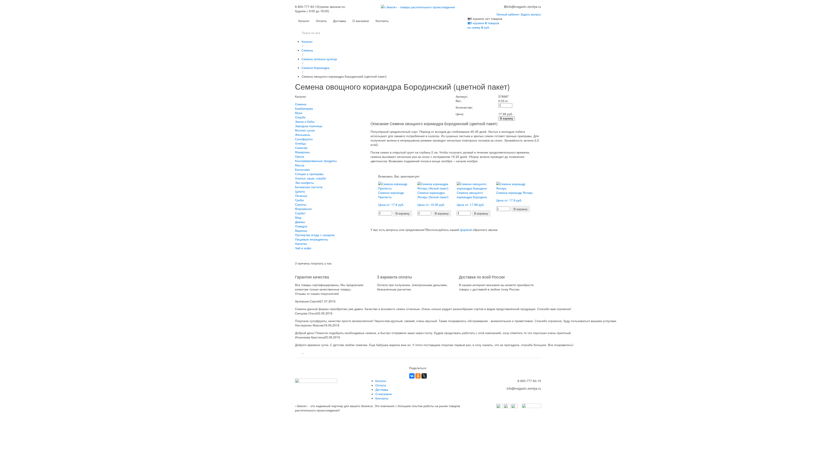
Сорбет (300, 213)
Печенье (301, 195)
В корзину (506, 118)
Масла (299, 165)
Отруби (300, 117)
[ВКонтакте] (412, 376)
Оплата (321, 21)
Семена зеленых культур (319, 59)
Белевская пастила (308, 187)
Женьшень (302, 134)
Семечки (301, 147)
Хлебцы (300, 143)
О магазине (360, 21)
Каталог (303, 21)
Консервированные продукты (316, 161)
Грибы (299, 200)
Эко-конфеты (304, 182)
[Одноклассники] (418, 376)
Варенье (301, 230)
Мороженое (303, 208)
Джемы (300, 222)
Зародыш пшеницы (308, 126)
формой (466, 229)
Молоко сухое (305, 130)
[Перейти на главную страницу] (418, 10)
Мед (298, 217)
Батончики (302, 169)
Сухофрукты (304, 139)
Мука (298, 113)
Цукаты (300, 191)
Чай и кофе (303, 248)
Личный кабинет (507, 14)
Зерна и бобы (305, 121)
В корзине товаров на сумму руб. (483, 25)
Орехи (299, 156)
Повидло (301, 226)
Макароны (302, 152)
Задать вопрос (530, 14)
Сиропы (300, 204)
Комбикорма (304, 108)
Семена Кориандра (315, 67)
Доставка (339, 21)
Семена (307, 50)
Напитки (301, 243)
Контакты (382, 21)
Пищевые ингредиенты (311, 239)
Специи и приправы (309, 174)
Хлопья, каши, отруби (310, 178)
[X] (424, 376)
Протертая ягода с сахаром (315, 235)
